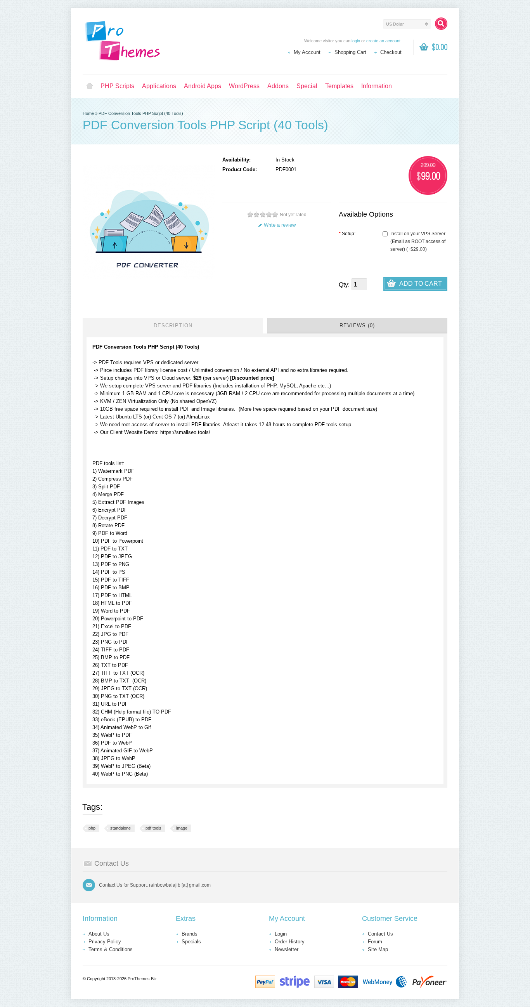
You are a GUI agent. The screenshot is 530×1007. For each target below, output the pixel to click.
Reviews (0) (357, 325)
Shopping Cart (350, 52)
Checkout (391, 52)
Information (376, 86)
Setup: (347, 233)
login (356, 40)
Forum (375, 941)
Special (306, 86)
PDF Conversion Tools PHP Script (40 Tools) (141, 113)
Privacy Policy (104, 941)
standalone (120, 828)
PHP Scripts (117, 86)
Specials (191, 941)
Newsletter (286, 949)
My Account (307, 52)
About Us (98, 934)
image (181, 828)
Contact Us (380, 934)
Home (90, 86)
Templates (339, 86)
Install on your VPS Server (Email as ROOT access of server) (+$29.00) (417, 241)
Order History (290, 941)
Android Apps (202, 86)
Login (281, 934)
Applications (159, 86)
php (91, 828)
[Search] (441, 23)
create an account (383, 40)
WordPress (244, 86)
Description (173, 325)
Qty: (344, 284)
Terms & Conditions (110, 949)
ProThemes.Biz (142, 978)
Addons (278, 86)
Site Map (378, 949)
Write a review (280, 225)
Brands (189, 934)
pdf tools (153, 828)
